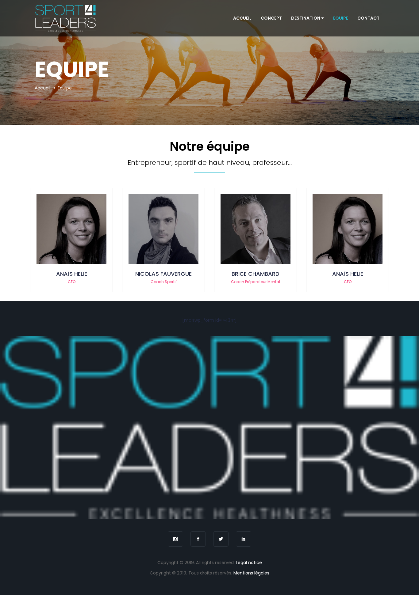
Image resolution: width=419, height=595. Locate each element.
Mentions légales (251, 573)
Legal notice (249, 562)
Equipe (340, 18)
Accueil (242, 18)
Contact (368, 18)
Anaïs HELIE (71, 274)
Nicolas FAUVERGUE (163, 274)
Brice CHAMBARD (255, 274)
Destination (306, 18)
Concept (271, 18)
